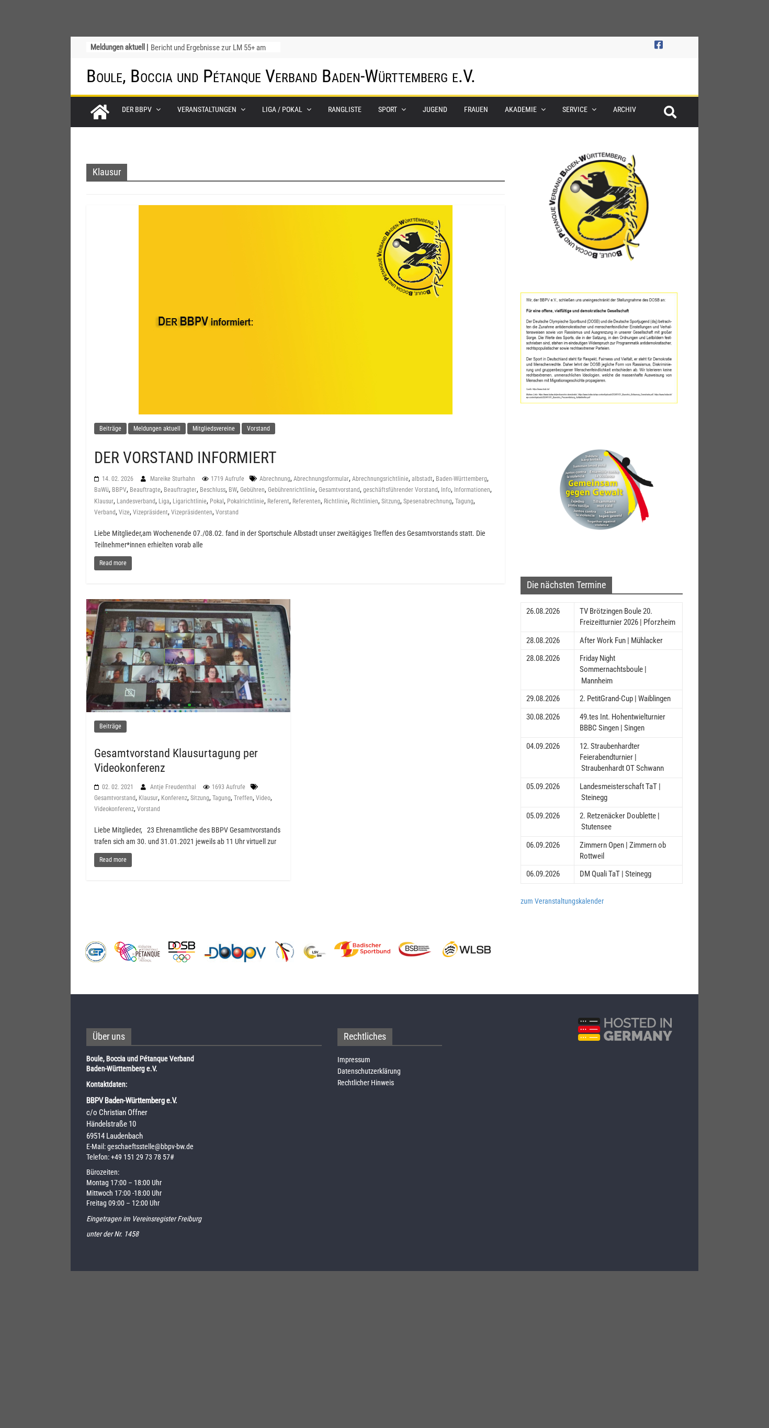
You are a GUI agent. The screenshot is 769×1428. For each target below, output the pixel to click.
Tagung (464, 501)
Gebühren (252, 489)
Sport (387, 109)
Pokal (217, 501)
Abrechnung (274, 478)
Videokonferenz (114, 809)
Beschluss (212, 489)
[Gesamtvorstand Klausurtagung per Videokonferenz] (188, 655)
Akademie (521, 109)
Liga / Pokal (282, 109)
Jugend (435, 109)
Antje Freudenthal (174, 787)
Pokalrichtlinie (245, 501)
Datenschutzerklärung (369, 1071)
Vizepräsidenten (191, 512)
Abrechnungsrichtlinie (380, 478)
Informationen (472, 489)
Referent (278, 501)
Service (574, 109)
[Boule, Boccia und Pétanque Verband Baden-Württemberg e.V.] (100, 112)
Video (263, 798)
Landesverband (136, 501)
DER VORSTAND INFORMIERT (185, 457)
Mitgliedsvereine (214, 428)
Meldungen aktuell (156, 428)
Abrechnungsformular (321, 478)
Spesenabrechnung (427, 501)
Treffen (243, 798)
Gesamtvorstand (339, 489)
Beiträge (110, 428)
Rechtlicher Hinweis (365, 1082)
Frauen (476, 109)
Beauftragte (145, 489)
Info (446, 489)
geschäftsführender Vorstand (400, 489)
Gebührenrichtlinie (291, 489)
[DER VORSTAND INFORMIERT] (296, 309)
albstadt (422, 478)
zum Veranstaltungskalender (562, 901)
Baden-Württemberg (461, 478)
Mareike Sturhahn (173, 478)
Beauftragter (180, 489)
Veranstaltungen (206, 109)
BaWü (101, 489)
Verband (105, 512)
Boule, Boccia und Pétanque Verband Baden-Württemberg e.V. (281, 75)
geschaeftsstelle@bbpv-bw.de (150, 1146)
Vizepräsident (150, 512)
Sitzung (390, 501)
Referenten (306, 501)
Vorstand (258, 428)
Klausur (104, 501)
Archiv (624, 109)
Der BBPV (137, 109)
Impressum (353, 1059)
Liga (164, 501)
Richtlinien (364, 501)
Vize (124, 512)
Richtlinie (336, 501)
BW (233, 489)
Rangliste (344, 109)
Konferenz (174, 798)
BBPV (119, 489)
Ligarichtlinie (190, 501)
